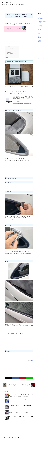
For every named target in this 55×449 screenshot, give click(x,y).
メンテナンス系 (40, 30)
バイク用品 (40, 26)
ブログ (39, 29)
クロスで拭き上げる (9, 54)
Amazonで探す (15, 103)
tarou (32, 360)
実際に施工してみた (8, 51)
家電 (39, 33)
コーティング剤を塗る (9, 53)
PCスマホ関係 (40, 18)
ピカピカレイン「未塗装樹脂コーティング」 (11, 48)
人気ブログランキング (41, 58)
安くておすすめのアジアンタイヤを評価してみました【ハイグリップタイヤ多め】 (21, 416)
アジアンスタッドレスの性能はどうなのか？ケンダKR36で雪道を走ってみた (20, 405)
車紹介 (39, 41)
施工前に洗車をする (9, 52)
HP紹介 (39, 17)
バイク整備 (40, 25)
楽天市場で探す (21, 103)
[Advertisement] (19, 38)
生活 (39, 37)
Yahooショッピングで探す (27, 103)
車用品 (6, 9)
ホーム (3, 9)
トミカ (39, 22)
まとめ (6, 57)
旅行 (39, 36)
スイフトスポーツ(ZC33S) (42, 21)
